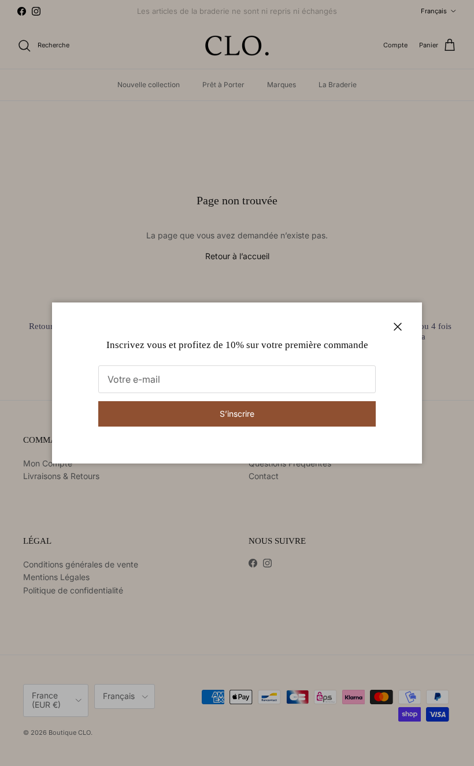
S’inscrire (237, 414)
